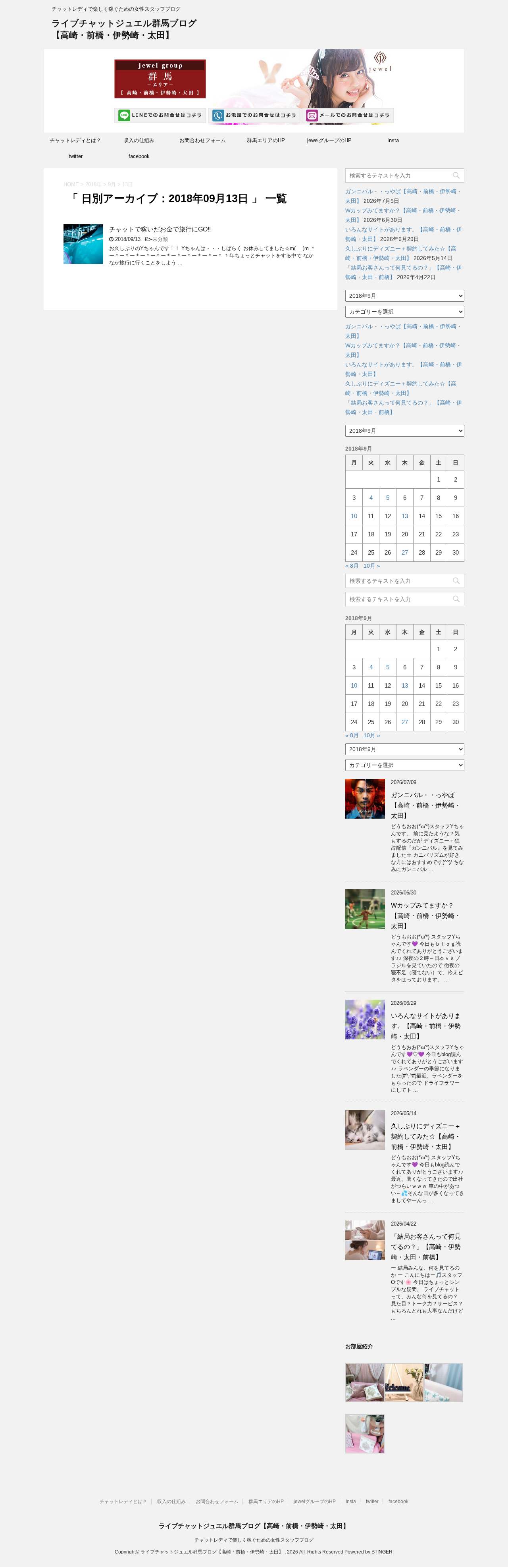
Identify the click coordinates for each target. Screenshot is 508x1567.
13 (405, 516)
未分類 (160, 239)
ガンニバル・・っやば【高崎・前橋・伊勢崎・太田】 (426, 805)
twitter (76, 156)
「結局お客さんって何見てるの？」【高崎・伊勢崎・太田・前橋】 (426, 1247)
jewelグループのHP (329, 140)
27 (405, 552)
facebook (139, 156)
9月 (112, 184)
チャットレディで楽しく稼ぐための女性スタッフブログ (254, 1540)
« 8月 (352, 566)
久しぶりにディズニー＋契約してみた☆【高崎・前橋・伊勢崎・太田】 (426, 1136)
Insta (393, 140)
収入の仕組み (138, 140)
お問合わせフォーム (202, 140)
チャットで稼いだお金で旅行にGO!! (160, 229)
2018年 (93, 184)
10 (354, 516)
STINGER (382, 1552)
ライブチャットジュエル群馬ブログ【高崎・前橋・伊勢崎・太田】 (254, 1526)
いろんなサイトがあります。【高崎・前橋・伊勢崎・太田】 (426, 1026)
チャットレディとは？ (75, 140)
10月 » (372, 566)
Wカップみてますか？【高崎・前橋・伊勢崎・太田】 (426, 915)
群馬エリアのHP (266, 140)
